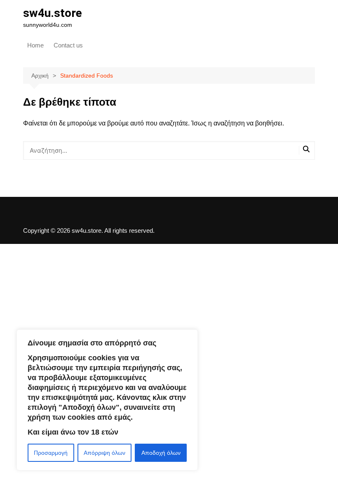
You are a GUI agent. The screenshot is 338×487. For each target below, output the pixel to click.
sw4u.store (52, 13)
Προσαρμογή (51, 452)
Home (35, 45)
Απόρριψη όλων (104, 452)
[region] (107, 399)
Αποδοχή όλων (161, 452)
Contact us (68, 45)
